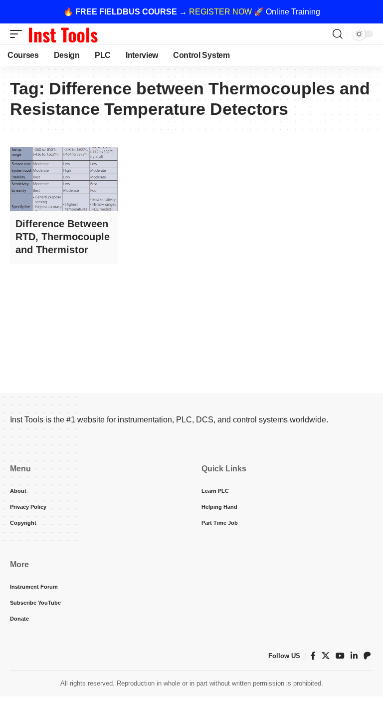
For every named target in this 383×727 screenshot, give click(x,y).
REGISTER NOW (220, 11)
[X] (325, 656)
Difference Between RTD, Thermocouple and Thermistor (62, 236)
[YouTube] (340, 656)
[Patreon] (367, 656)
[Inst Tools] (63, 33)
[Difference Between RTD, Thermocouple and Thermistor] (64, 179)
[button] (18, 33)
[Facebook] (313, 656)
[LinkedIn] (354, 656)
